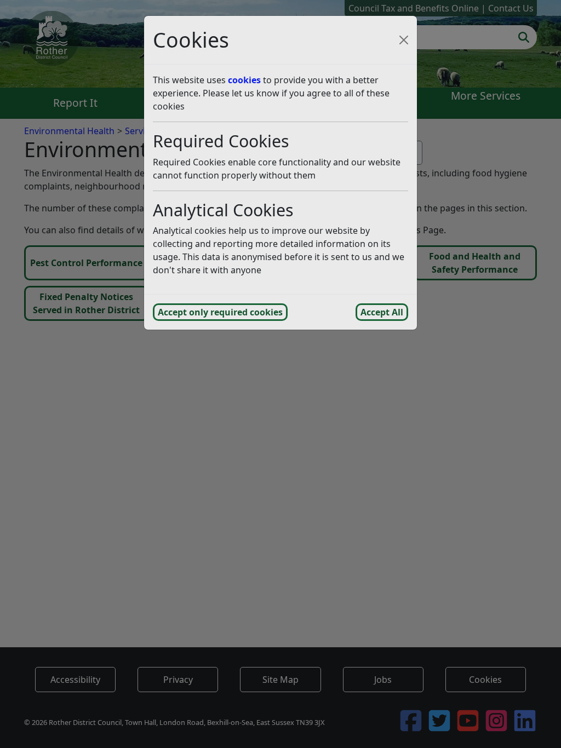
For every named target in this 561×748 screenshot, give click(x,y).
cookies (244, 80)
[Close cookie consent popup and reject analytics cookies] (404, 40)
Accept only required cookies (220, 312)
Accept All (381, 312)
